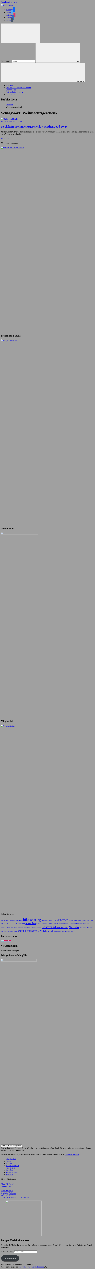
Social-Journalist (12, 1166)
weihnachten (57, 931)
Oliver (19, 121)
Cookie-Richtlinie (72, 1155)
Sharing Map (11, 90)
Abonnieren (10, 1258)
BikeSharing (11, 1159)
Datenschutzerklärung (14, 92)
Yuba (68, 931)
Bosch (55, 920)
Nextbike (74, 927)
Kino (25, 927)
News (8, 1161)
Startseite (9, 85)
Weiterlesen (5, 138)
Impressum (10, 94)
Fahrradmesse (53, 924)
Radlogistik (83, 927)
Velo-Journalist (12, 1172)
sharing (22, 930)
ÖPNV (72, 931)
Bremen (63, 920)
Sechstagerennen (12, 931)
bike (21, 920)
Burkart (71, 920)
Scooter (9, 1163)
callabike (76, 920)
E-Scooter (20, 923)
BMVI (50, 920)
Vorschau (9, 1174)
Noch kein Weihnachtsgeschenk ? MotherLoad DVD (34, 126)
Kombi (34, 927)
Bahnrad (12, 920)
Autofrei (3, 920)
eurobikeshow (41, 924)
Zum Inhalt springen (9, 2)
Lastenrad (49, 927)
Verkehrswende (47, 931)
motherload (62, 927)
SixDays (32, 930)
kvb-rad (38, 927)
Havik (8, 927)
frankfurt (73, 924)
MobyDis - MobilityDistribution (31, 1267)
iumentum (20, 927)
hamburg (3, 927)
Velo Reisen (10, 1168)
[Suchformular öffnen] (20, 33)
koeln (29, 928)
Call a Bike (82, 920)
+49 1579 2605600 (8, 1195)
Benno (17, 920)
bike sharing (32, 920)
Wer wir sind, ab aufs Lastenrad (18, 88)
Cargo (87, 920)
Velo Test (9, 1170)
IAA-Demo (14, 927)
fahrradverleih (64, 924)
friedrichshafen (83, 924)
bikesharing (45, 920)
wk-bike (64, 931)
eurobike (30, 923)
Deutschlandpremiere (9, 923)
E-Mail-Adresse (7, 1252)
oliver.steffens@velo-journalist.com (15, 1197)
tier (39, 931)
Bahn (7, 920)
